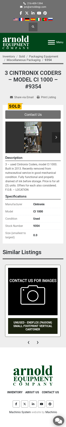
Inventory (15, 392)
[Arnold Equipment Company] (33, 375)
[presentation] (28, 342)
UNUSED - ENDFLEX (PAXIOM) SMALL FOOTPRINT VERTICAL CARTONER (32, 326)
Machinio (51, 412)
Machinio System (20, 412)
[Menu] (51, 42)
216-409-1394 (35, 3)
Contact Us (33, 114)
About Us (32, 392)
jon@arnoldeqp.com (35, 6)
